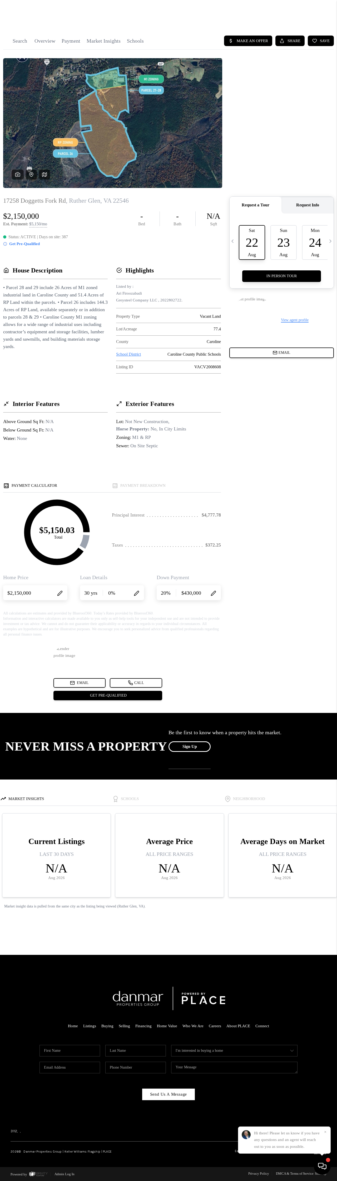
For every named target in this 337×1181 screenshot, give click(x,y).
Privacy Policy (258, 1173)
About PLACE (238, 1026)
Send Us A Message (168, 1094)
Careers (215, 1026)
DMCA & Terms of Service (295, 1173)
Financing (143, 1026)
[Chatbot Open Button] (322, 1166)
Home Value (167, 1026)
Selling (124, 1026)
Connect (262, 1026)
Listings (89, 1026)
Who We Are (193, 1026)
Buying (107, 1026)
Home (73, 1026)
